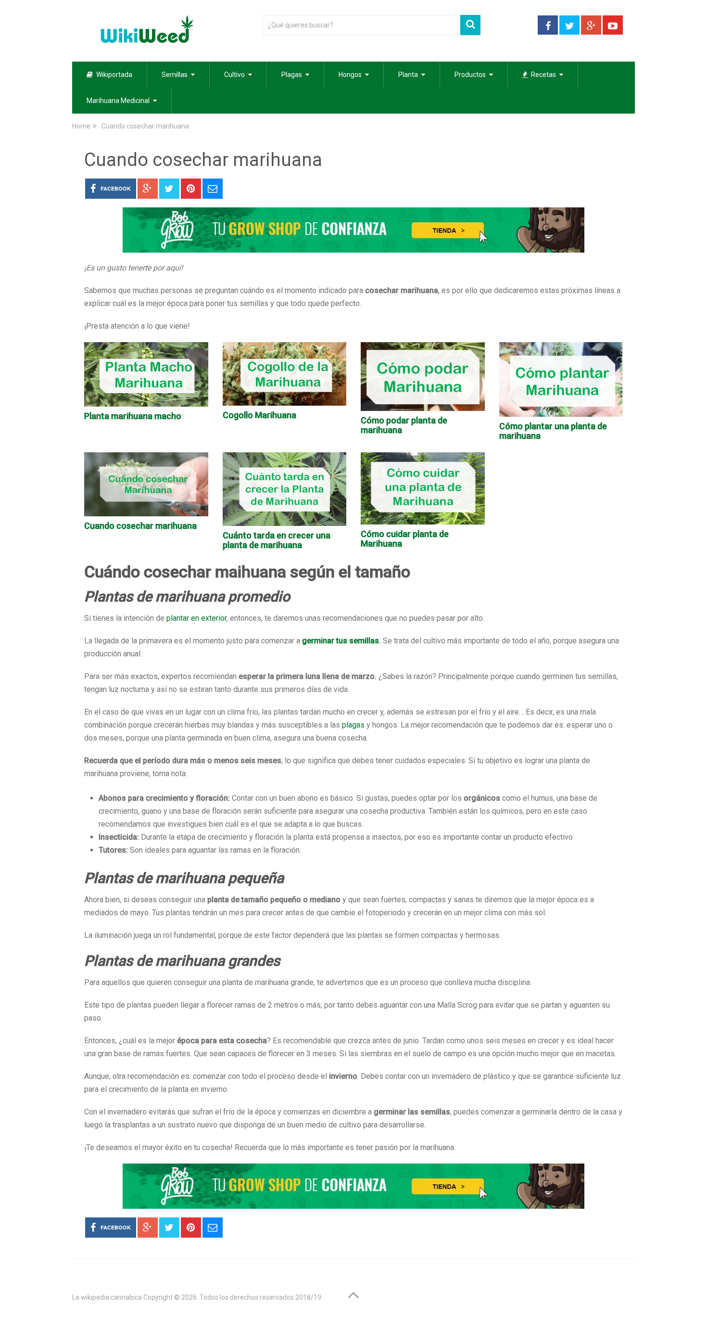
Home (81, 126)
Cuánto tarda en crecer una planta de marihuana (276, 540)
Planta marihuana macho (132, 416)
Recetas (543, 74)
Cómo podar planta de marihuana (404, 425)
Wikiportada (113, 74)
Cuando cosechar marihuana (140, 526)
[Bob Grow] (353, 250)
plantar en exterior (196, 618)
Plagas (291, 74)
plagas (353, 724)
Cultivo (234, 74)
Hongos (350, 74)
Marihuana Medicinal (118, 100)
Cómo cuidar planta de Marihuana (405, 539)
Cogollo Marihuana (259, 415)
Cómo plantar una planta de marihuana (553, 431)
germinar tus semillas (340, 640)
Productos (470, 74)
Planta (408, 74)
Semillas (175, 74)
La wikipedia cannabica (107, 1297)
